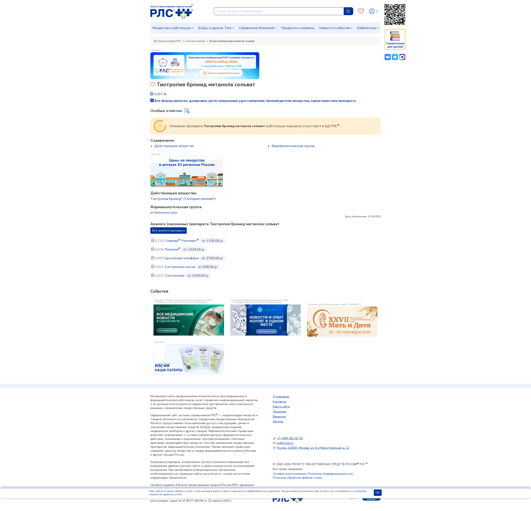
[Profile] (373, 11)
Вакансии (279, 417)
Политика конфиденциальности (330, 474)
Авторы (278, 421)
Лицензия (279, 412)
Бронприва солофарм (181, 258)
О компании (281, 397)
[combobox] (279, 11)
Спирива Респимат (181, 240)
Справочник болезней (256, 28)
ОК (378, 493)
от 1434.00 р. (194, 249)
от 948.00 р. (207, 267)
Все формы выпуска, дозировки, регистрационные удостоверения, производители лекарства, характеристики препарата (255, 101)
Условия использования (289, 474)
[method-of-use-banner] (204, 65)
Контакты (279, 402)
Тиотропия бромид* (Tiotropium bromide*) (183, 199)
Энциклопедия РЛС (169, 41)
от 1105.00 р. (212, 240)
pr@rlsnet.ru (285, 443)
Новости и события (334, 28)
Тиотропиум (174, 275)
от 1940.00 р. (198, 275)
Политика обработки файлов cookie (297, 478)
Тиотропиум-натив (179, 267)
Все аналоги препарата (168, 230)
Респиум (172, 249)
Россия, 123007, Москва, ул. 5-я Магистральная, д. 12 (313, 448)
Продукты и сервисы (297, 28)
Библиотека (366, 28)
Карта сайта (281, 407)
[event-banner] (342, 322)
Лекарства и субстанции (171, 28)
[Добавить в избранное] (152, 85)
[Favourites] (360, 11)
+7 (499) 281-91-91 (290, 438)
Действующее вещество (174, 146)
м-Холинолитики (195, 41)
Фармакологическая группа (293, 146)
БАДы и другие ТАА (214, 28)
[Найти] (348, 11)
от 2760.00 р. (212, 258)
